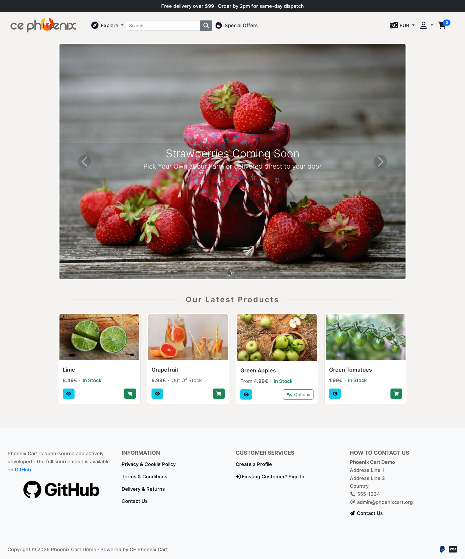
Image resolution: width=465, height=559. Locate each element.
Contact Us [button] (370, 513)
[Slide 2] (235, 273)
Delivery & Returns (143, 489)
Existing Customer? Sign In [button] (272, 476)
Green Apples (258, 370)
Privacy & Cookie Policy (149, 464)
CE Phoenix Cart (149, 549)
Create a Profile (254, 464)
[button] (402, 25)
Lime (69, 369)
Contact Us (135, 501)
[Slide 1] (229, 273)
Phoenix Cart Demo (73, 549)
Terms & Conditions (144, 476)
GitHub (23, 469)
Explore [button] (110, 25)
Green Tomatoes (350, 369)
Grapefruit (165, 369)
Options (302, 394)
